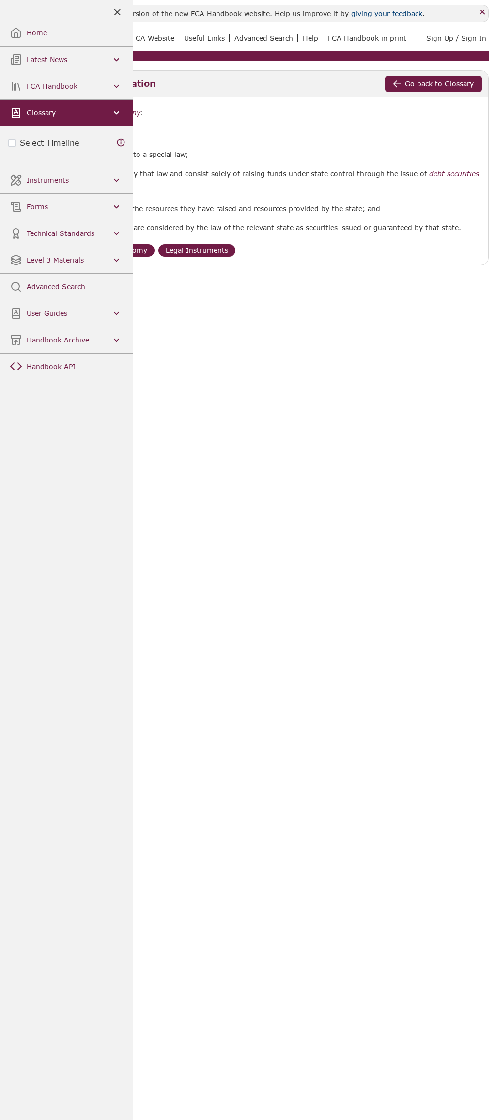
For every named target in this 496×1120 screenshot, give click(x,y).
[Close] (483, 12)
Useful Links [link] (204, 38)
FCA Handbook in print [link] (367, 38)
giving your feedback (386, 13)
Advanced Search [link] (263, 38)
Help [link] (310, 38)
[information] (121, 143)
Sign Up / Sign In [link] (456, 38)
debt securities (454, 174)
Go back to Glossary (439, 83)
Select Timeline (49, 142)
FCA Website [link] (153, 38)
